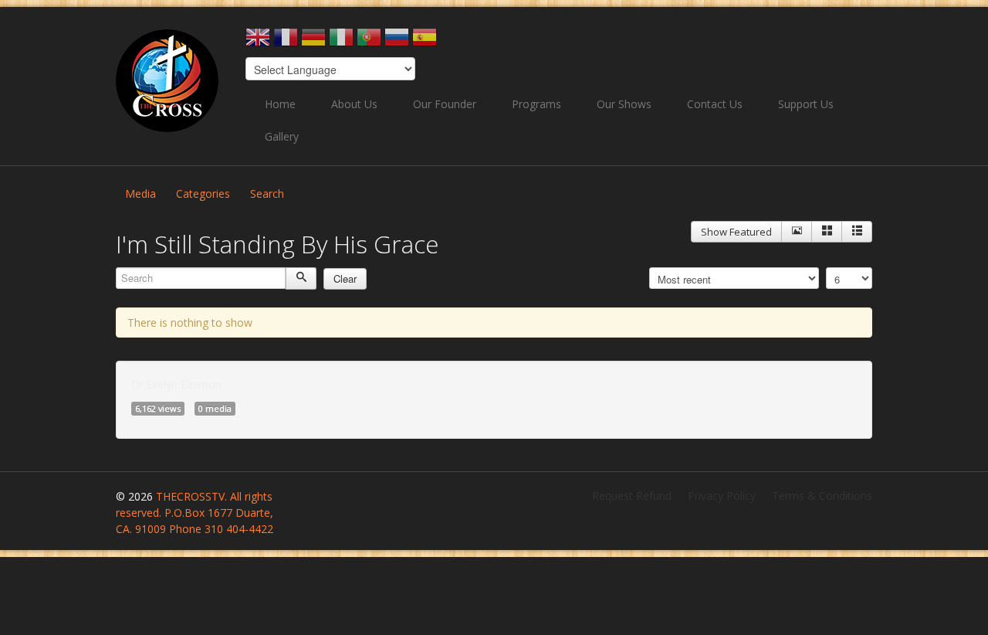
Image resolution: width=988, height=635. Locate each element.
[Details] (796, 232)
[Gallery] (826, 232)
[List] (856, 232)
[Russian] (396, 42)
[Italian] (341, 42)
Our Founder (444, 104)
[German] (313, 42)
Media (140, 193)
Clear (345, 278)
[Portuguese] (369, 42)
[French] (285, 42)
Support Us (806, 104)
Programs (536, 104)
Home (280, 104)
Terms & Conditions (822, 495)
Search (267, 193)
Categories (203, 193)
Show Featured (736, 232)
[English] (257, 42)
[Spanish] (424, 42)
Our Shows (624, 104)
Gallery (282, 136)
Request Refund (632, 495)
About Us (354, 104)
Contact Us (715, 104)
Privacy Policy (722, 495)
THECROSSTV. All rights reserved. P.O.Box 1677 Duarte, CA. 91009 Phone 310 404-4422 (194, 512)
